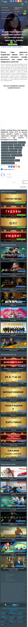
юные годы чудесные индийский (8, 162)
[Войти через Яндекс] (16, 1)
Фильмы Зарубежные (20, 202)
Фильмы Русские (3, 613)
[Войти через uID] (11, 1)
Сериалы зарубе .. (21, 239)
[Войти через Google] (18, 1)
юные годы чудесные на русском (8, 157)
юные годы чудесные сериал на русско (9, 142)
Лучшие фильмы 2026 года (8, 354)
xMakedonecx (5, 43)
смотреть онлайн (5, 150)
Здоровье (20, 621)
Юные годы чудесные (6, 155)
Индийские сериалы (12, 44)
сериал (20, 150)
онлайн (19, 152)
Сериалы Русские (21, 214)
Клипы (2, 624)
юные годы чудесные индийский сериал (9, 152)
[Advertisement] (14, 105)
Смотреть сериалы (18, 147)
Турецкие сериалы (12, 617)
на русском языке (21, 142)
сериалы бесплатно (13, 150)
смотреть (11, 147)
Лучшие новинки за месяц (8, 464)
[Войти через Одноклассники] (21, 1)
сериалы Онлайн (5, 147)
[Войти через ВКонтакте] (13, 1)
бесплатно (17, 160)
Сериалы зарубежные (4, 617)
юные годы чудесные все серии (8, 160)
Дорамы (3, 621)
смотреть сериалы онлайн (16, 155)
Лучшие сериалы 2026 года (8, 244)
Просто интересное (12, 621)
